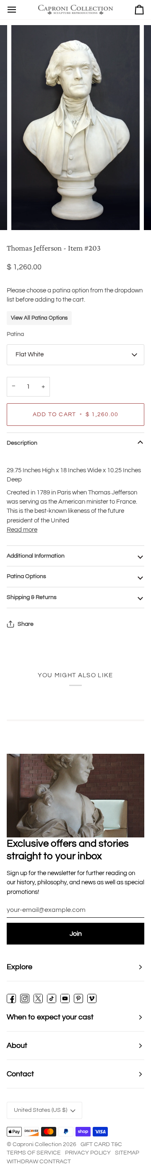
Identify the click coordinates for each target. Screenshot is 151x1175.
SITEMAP (127, 1153)
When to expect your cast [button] (50, 1017)
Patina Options (26, 576)
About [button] (17, 1046)
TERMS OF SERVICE (34, 1153)
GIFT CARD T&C (101, 1144)
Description (22, 443)
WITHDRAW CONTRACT (39, 1162)
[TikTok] (51, 998)
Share (26, 624)
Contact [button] (20, 1074)
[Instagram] (24, 998)
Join (76, 933)
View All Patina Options (39, 318)
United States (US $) (40, 1110)
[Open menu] (12, 9)
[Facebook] (11, 998)
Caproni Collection (37, 1144)
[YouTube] (65, 998)
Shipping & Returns (32, 597)
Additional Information (36, 556)
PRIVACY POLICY (88, 1153)
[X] (38, 998)
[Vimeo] (91, 998)
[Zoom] (27, 214)
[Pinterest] (78, 998)
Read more (22, 530)
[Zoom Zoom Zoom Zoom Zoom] (75, 127)
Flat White (30, 354)
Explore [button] (19, 967)
